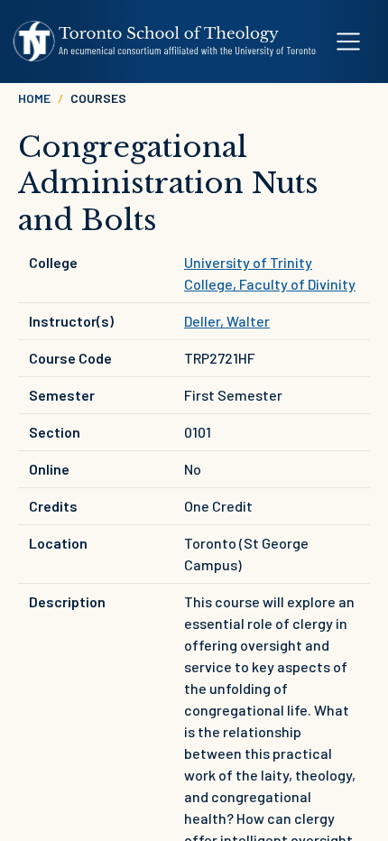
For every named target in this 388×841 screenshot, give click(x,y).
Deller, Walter (227, 320)
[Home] (165, 41)
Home (34, 98)
